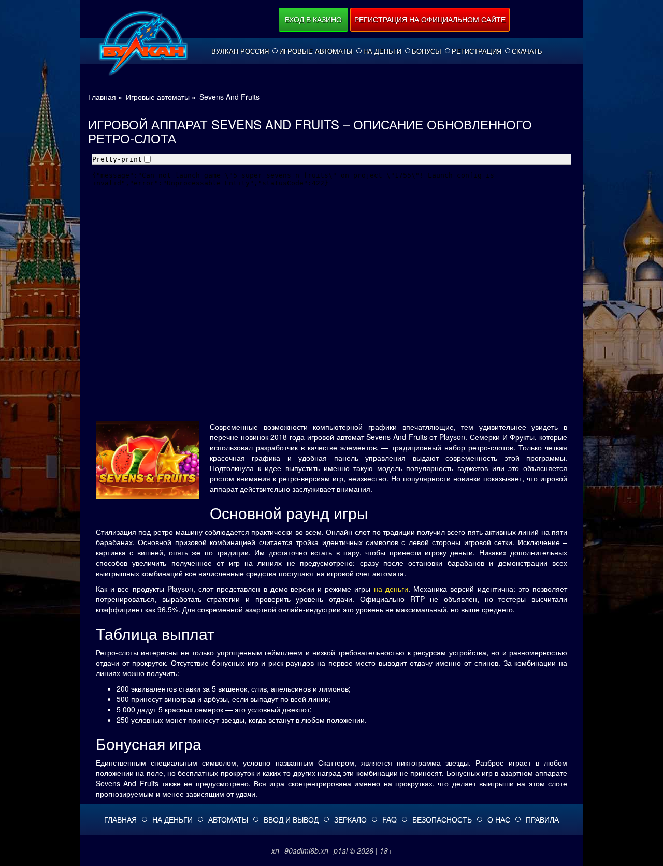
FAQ (389, 819)
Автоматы (228, 819)
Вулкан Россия (240, 51)
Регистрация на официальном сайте (430, 19)
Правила (542, 819)
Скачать (527, 51)
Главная (120, 819)
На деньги (382, 51)
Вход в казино (313, 19)
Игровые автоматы (316, 51)
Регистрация (476, 51)
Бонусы (426, 51)
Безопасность (442, 819)
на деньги (391, 588)
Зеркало (350, 819)
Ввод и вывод (291, 819)
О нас (498, 819)
